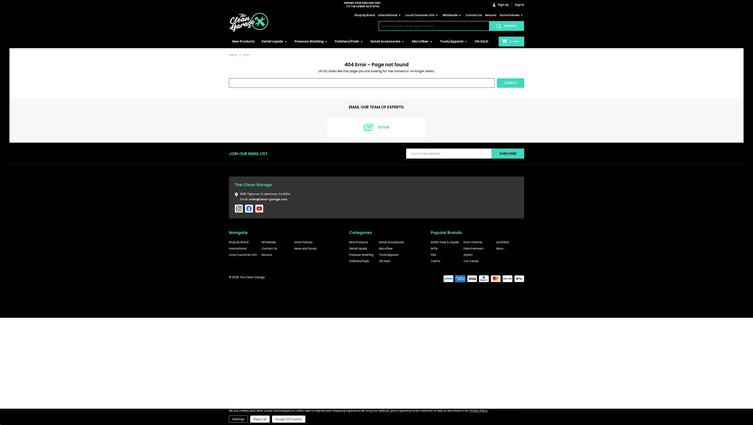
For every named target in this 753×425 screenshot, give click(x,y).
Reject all (260, 419)
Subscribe (507, 153)
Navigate (238, 232)
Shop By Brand (364, 15)
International (387, 15)
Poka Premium (473, 248)
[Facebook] (249, 209)
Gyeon (468, 255)
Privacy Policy (478, 410)
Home (233, 55)
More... (500, 248)
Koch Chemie (473, 242)
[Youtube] (259, 209)
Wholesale (450, 15)
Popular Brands (446, 232)
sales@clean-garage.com (268, 199)
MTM (434, 248)
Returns (490, 15)
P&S (433, 255)
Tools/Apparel (451, 41)
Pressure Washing (309, 41)
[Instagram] (239, 209)
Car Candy (471, 261)
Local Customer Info (420, 15)
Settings (238, 419)
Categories (360, 232)
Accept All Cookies (288, 419)
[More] (400, 15)
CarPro (435, 261)
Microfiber (420, 41)
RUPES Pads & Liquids (445, 242)
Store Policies (510, 15)
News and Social (305, 248)
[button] (512, 289)
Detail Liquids (272, 41)
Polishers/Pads (347, 41)
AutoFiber (502, 242)
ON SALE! (481, 41)
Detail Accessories (385, 41)
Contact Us (474, 15)
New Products (243, 41)
